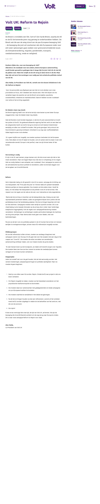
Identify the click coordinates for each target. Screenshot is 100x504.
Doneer (79, 6)
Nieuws (7, 16)
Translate (17, 28)
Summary (9, 28)
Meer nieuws (75, 50)
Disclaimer (7, 32)
